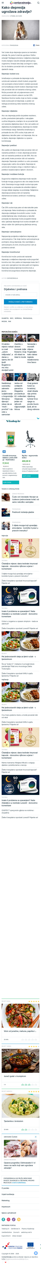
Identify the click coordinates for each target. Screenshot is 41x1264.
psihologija (27, 318)
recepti (4, 653)
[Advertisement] (20, 909)
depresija (18, 318)
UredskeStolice (7, 1232)
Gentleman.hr (15, 1229)
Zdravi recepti (17, 1236)
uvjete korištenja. (19, 1183)
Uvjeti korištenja (8, 1194)
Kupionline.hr (6, 1236)
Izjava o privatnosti (9, 1213)
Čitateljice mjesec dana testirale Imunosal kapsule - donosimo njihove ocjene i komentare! (20, 566)
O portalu (5, 1188)
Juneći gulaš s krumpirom (15, 1076)
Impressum (6, 1207)
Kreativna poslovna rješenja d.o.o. (17, 1259)
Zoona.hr (16, 1232)
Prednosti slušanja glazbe (23, 512)
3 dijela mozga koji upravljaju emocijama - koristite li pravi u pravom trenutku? (25, 528)
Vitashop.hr (5, 1229)
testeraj (4, 560)
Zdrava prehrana (18, 494)
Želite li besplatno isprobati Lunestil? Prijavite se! (20, 628)
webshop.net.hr (26, 1232)
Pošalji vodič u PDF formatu (20, 302)
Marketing (6, 1200)
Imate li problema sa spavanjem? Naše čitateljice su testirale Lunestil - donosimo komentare (20, 614)
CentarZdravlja (20, 3)
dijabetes (5, 318)
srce (12, 318)
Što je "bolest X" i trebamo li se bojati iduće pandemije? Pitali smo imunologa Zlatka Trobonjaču (18, 666)
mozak (4, 321)
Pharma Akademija (28, 1229)
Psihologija (14, 45)
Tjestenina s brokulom (13, 1121)
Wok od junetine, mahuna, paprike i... (20, 1031)
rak (9, 321)
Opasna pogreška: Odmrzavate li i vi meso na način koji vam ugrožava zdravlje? (19, 1165)
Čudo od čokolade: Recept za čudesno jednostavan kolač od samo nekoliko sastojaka (25, 499)
